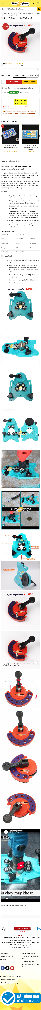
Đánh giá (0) (14, 161)
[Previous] (4, 41)
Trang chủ (5, 13)
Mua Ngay (14, 82)
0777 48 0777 (22, 928)
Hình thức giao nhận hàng (10, 983)
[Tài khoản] (33, 3)
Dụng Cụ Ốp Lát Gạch (26, 13)
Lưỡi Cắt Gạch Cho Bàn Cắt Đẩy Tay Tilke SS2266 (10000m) (30, 147)
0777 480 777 (21, 103)
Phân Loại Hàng (6, 75)
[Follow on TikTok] (7, 968)
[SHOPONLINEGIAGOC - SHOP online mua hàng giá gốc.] (20, 4)
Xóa (38, 69)
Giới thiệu (5, 953)
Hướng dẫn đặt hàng (8, 979)
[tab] (4, 161)
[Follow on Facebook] (3, 968)
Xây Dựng (14, 13)
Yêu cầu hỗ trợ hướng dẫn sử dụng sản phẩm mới (19, 88)
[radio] (19, 75)
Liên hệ (4, 959)
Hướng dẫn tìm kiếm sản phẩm (11, 976)
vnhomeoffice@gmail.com (21, 947)
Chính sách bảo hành (29, 953)
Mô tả (5, 161)
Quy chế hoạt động (8, 956)
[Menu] (2, 3)
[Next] (36, 41)
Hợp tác (4, 963)
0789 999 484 (21, 100)
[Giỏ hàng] (37, 3)
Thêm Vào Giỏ (29, 82)
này (25, 905)
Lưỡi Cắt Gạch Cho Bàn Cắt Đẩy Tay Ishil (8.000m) (10, 146)
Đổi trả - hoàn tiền (29, 961)
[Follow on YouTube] (12, 968)
